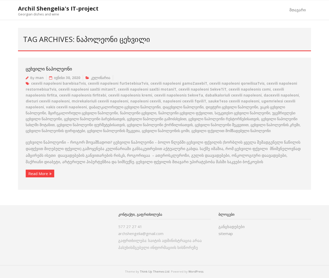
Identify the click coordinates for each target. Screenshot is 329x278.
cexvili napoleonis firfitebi (82, 95)
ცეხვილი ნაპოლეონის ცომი (165, 130)
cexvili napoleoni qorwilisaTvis (236, 83)
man (39, 77)
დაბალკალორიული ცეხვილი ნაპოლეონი (125, 107)
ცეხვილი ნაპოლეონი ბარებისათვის (94, 119)
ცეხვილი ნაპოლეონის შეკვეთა (113, 130)
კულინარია (100, 77)
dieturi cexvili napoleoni (48, 101)
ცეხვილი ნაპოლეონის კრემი (275, 125)
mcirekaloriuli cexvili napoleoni (100, 101)
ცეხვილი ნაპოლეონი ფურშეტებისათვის (91, 125)
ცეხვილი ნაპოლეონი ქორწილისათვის (160, 125)
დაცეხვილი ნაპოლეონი (183, 107)
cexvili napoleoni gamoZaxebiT (178, 83)
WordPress (195, 271)
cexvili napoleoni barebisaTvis (58, 83)
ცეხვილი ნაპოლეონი (49, 69)
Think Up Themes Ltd (154, 271)
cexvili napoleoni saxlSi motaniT (147, 89)
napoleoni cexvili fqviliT (184, 101)
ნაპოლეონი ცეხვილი (138, 113)
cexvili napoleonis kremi (130, 95)
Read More (38, 173)
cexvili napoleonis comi (250, 89)
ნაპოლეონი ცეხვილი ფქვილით (185, 113)
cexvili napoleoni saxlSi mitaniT (87, 89)
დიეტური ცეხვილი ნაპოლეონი (232, 107)
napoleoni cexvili (145, 101)
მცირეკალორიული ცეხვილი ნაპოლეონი (83, 113)
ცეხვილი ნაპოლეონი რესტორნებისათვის (223, 119)
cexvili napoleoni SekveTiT (202, 89)
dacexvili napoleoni (281, 95)
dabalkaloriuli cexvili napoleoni (233, 95)
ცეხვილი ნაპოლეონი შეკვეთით (222, 125)
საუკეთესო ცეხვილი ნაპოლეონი (242, 113)
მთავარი (297, 9)
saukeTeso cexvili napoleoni (233, 101)
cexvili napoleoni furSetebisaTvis (118, 83)
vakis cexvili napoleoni (66, 107)
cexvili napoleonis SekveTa (178, 95)
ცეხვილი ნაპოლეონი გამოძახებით (156, 119)
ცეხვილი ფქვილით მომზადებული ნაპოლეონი (231, 130)
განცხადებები (231, 226)
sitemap (225, 233)
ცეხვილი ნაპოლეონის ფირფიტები (55, 130)
